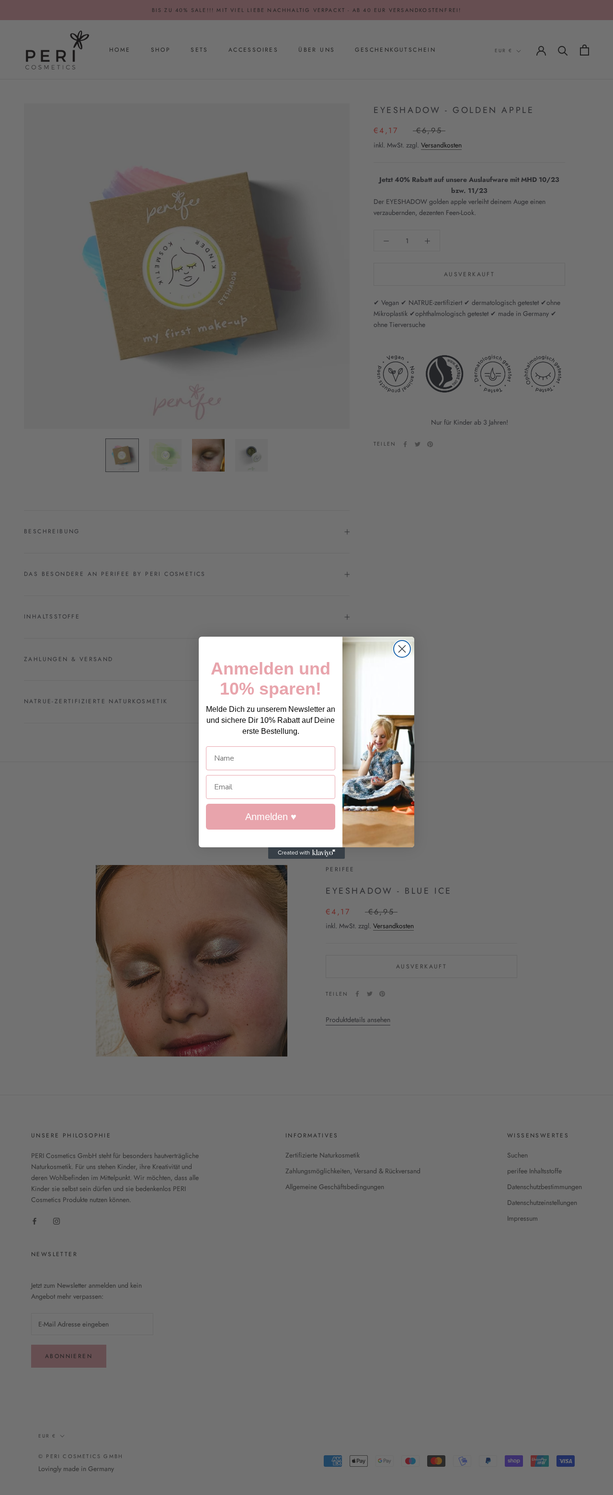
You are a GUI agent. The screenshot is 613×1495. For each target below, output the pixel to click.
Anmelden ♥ (270, 816)
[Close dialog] (402, 649)
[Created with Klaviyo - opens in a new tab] (306, 853)
